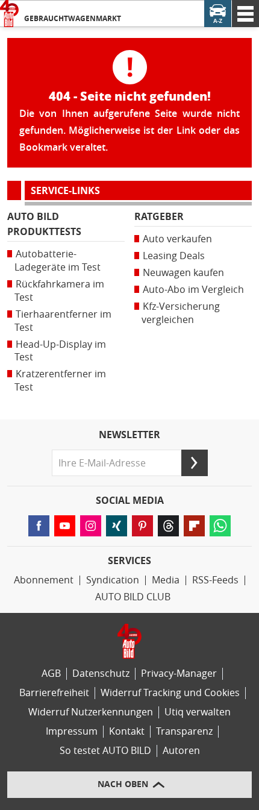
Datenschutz (101, 673)
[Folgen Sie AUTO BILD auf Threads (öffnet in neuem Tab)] (168, 525)
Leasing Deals (174, 256)
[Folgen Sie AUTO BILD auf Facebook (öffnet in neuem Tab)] (38, 525)
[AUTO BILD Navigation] (245, 13)
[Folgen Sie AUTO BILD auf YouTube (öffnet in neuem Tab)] (64, 525)
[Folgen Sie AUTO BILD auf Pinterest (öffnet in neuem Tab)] (142, 525)
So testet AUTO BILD (105, 750)
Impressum (72, 731)
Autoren (181, 750)
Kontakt (127, 731)
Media (165, 580)
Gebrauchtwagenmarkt (72, 18)
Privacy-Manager (179, 673)
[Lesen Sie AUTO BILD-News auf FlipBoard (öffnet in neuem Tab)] (194, 525)
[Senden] (194, 463)
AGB (51, 673)
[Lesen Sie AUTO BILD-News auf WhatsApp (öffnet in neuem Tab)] (220, 525)
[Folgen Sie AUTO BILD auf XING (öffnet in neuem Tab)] (116, 525)
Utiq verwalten (197, 712)
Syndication (112, 580)
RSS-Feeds (215, 580)
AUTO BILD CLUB (132, 597)
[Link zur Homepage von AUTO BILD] (9, 13)
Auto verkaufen (177, 239)
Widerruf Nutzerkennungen (90, 712)
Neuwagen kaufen (183, 272)
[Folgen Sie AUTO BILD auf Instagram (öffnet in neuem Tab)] (90, 525)
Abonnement (43, 580)
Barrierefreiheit (54, 693)
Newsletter (129, 435)
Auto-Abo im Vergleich (193, 289)
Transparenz (184, 731)
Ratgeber (159, 216)
